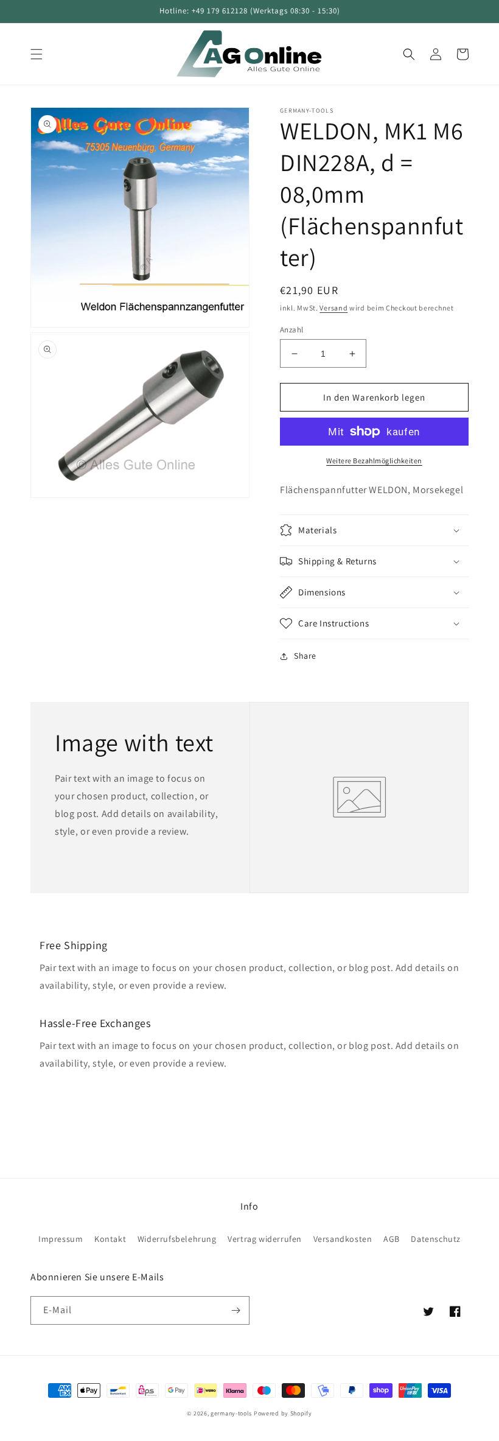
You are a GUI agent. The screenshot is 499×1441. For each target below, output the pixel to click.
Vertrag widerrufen (265, 1238)
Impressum (60, 1238)
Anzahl (291, 329)
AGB (391, 1238)
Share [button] (305, 655)
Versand (333, 307)
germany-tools (231, 1413)
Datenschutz (436, 1238)
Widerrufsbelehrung (177, 1238)
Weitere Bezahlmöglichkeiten (374, 460)
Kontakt (110, 1238)
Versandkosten (342, 1238)
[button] (36, 54)
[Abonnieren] (235, 1310)
